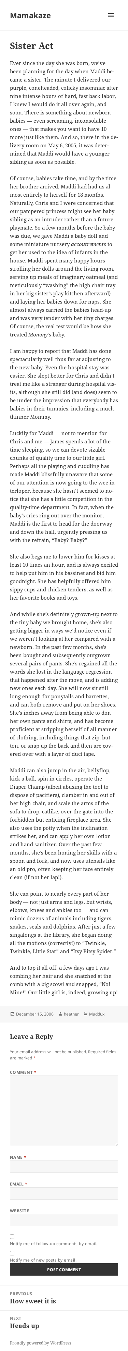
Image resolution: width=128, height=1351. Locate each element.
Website (19, 1211)
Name (18, 1157)
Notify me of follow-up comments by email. (54, 1243)
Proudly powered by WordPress (40, 1343)
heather (71, 1014)
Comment (23, 1072)
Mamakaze (30, 15)
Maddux (96, 1014)
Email (18, 1184)
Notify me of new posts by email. (43, 1260)
